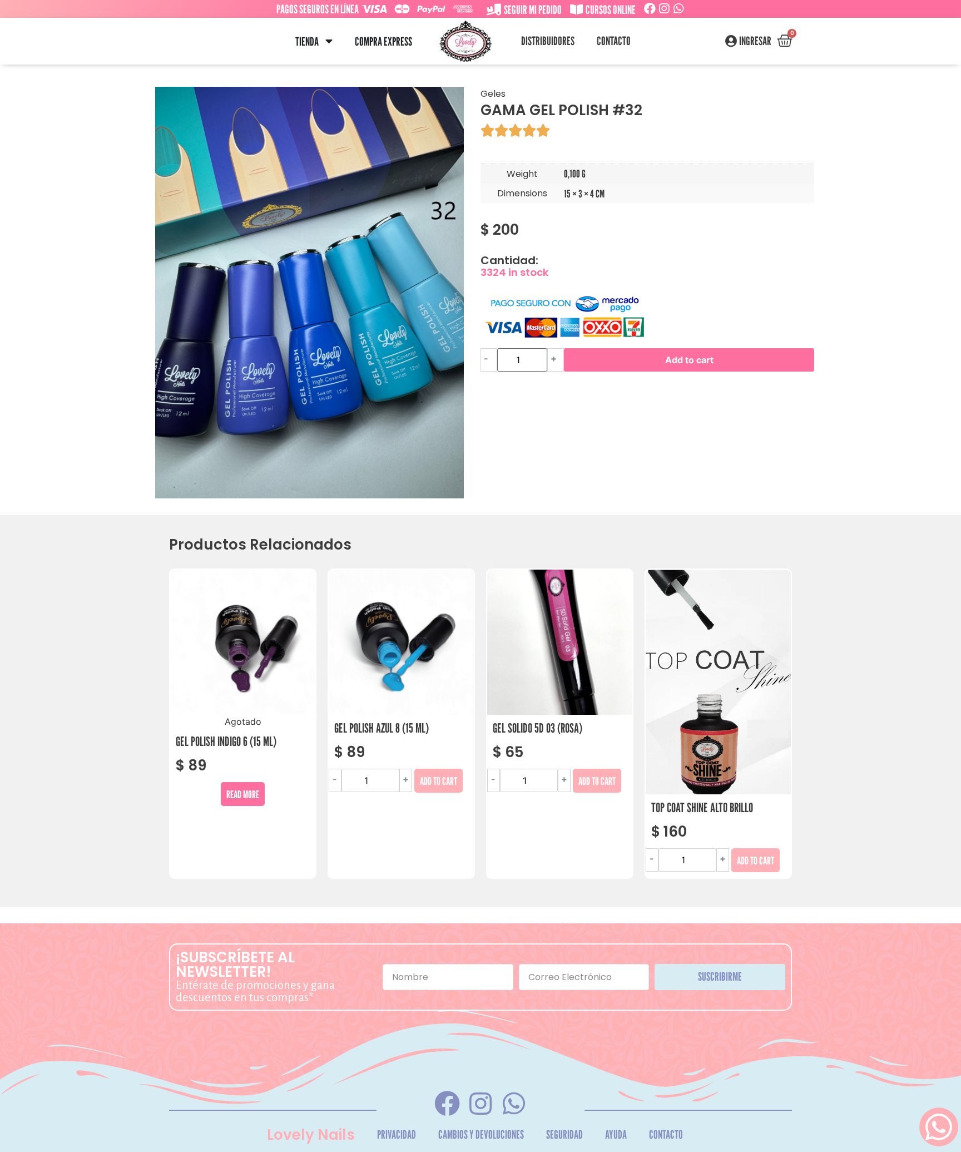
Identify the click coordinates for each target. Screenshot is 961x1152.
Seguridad (564, 1134)
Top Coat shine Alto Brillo (702, 807)
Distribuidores (547, 41)
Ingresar (755, 41)
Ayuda (616, 1134)
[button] (328, 41)
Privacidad (396, 1134)
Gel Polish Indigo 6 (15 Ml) (226, 741)
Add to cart (689, 359)
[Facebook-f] (447, 1104)
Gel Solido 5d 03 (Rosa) (537, 727)
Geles (493, 93)
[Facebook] (650, 8)
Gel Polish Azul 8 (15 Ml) (381, 727)
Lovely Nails (311, 1135)
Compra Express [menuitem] (383, 41)
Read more (242, 794)
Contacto (614, 41)
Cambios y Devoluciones (481, 1134)
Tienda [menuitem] (307, 41)
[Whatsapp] (679, 8)
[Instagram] (664, 8)
